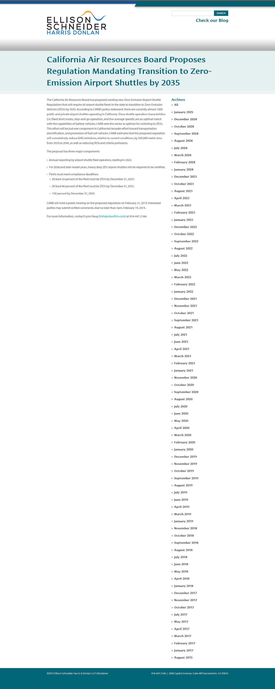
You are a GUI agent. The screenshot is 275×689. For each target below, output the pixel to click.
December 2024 (185, 119)
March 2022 (182, 277)
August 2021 (183, 327)
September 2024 (186, 133)
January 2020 (183, 449)
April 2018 (181, 578)
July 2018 (180, 557)
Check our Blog (212, 20)
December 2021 (185, 298)
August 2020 (183, 399)
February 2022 (184, 284)
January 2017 (183, 650)
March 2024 (182, 155)
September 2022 (186, 241)
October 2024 (184, 126)
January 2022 (183, 291)
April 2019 (181, 506)
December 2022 (185, 226)
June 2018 (181, 564)
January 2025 (183, 112)
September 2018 (186, 542)
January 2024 (183, 169)
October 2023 (184, 183)
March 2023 (182, 205)
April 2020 (181, 427)
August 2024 (183, 140)
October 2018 (184, 535)
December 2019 (185, 456)
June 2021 (181, 341)
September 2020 (186, 391)
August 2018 (183, 549)
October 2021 (184, 313)
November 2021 (185, 305)
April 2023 (181, 198)
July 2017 (180, 614)
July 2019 (180, 492)
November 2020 (185, 377)
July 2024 (180, 147)
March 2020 (182, 434)
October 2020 (184, 384)
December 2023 (185, 176)
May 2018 (181, 571)
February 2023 (184, 212)
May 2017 (181, 621)
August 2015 (183, 657)
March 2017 (182, 635)
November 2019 (185, 463)
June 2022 (181, 262)
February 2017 (184, 643)
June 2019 (181, 499)
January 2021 (183, 370)
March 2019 (182, 514)
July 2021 (180, 334)
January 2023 (183, 219)
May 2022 (181, 269)
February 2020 (184, 442)
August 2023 (183, 190)
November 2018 (185, 528)
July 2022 (180, 255)
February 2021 (184, 363)
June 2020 (181, 413)
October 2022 (184, 233)
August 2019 (183, 485)
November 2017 (185, 600)
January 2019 (183, 521)
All (176, 104)
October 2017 (184, 607)
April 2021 (181, 348)
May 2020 (181, 420)
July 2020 (180, 406)
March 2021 (182, 356)
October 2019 (184, 470)
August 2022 (183, 248)
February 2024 (184, 162)
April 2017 (181, 628)
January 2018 (183, 585)
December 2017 (185, 592)
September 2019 (186, 478)
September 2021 (186, 320)
